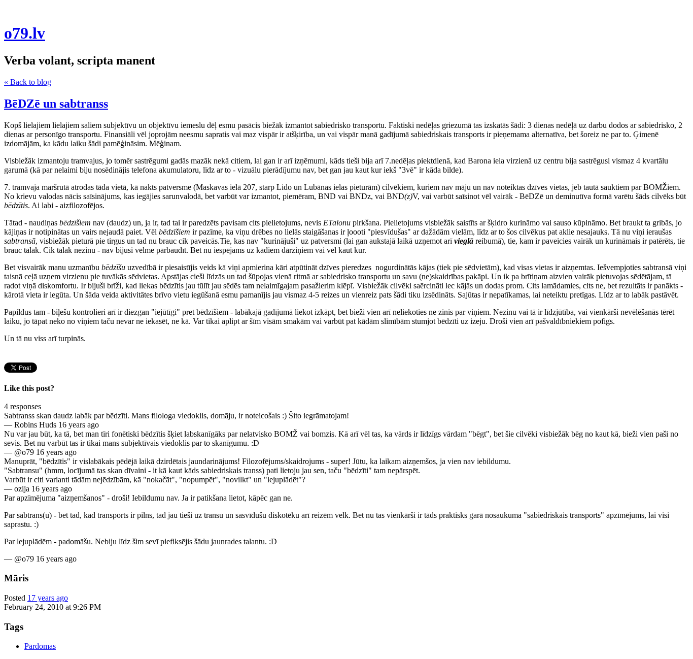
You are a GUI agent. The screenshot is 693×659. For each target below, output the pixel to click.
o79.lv (24, 33)
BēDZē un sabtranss (56, 103)
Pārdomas (40, 646)
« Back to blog (27, 82)
